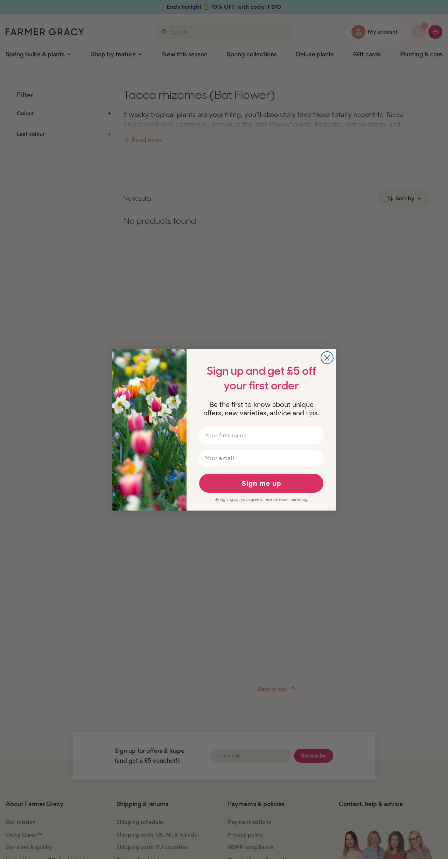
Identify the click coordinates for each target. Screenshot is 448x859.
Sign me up (261, 483)
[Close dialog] (327, 358)
